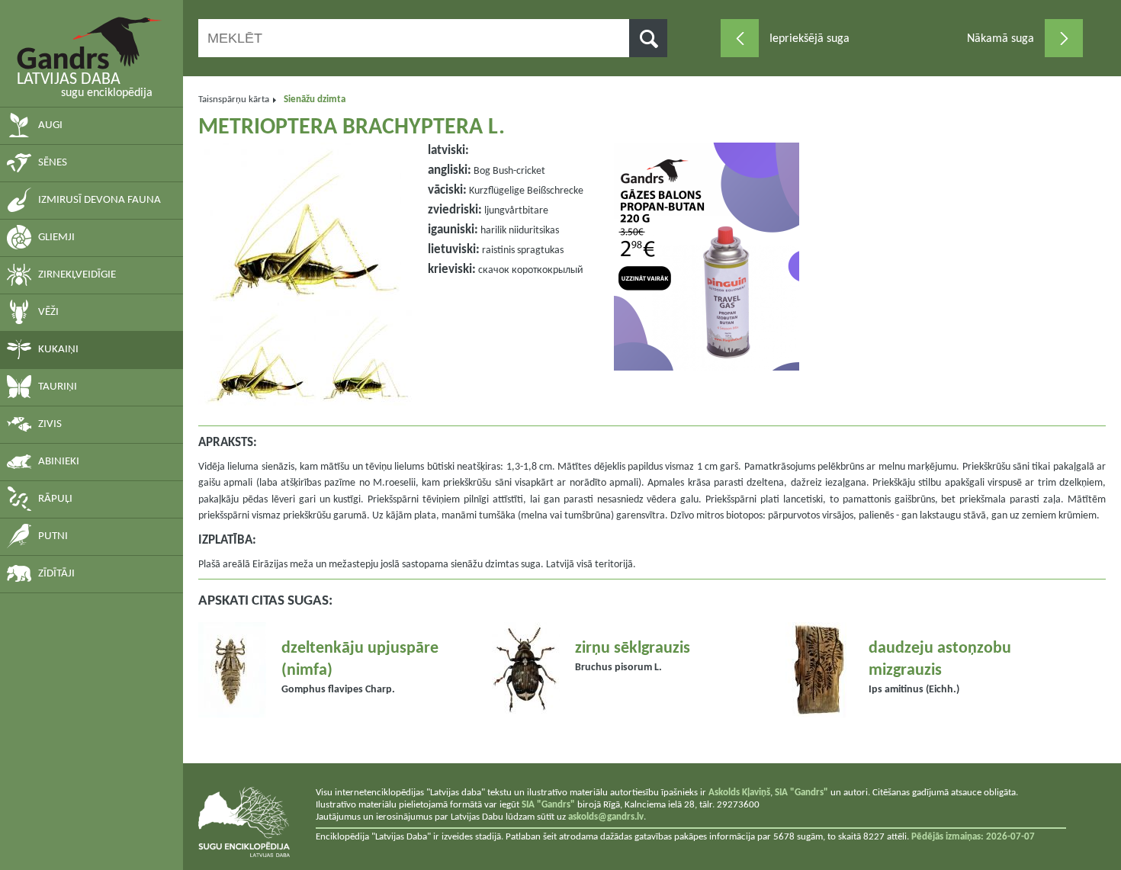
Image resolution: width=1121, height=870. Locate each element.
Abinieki (58, 461)
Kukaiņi (58, 349)
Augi (50, 125)
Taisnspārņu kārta (233, 99)
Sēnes (52, 163)
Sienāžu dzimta (314, 99)
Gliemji (56, 237)
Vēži (48, 312)
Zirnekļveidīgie (77, 275)
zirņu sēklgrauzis (632, 648)
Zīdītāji (56, 573)
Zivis (50, 424)
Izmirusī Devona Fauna (99, 200)
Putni (53, 536)
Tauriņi (57, 387)
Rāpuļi (55, 499)
